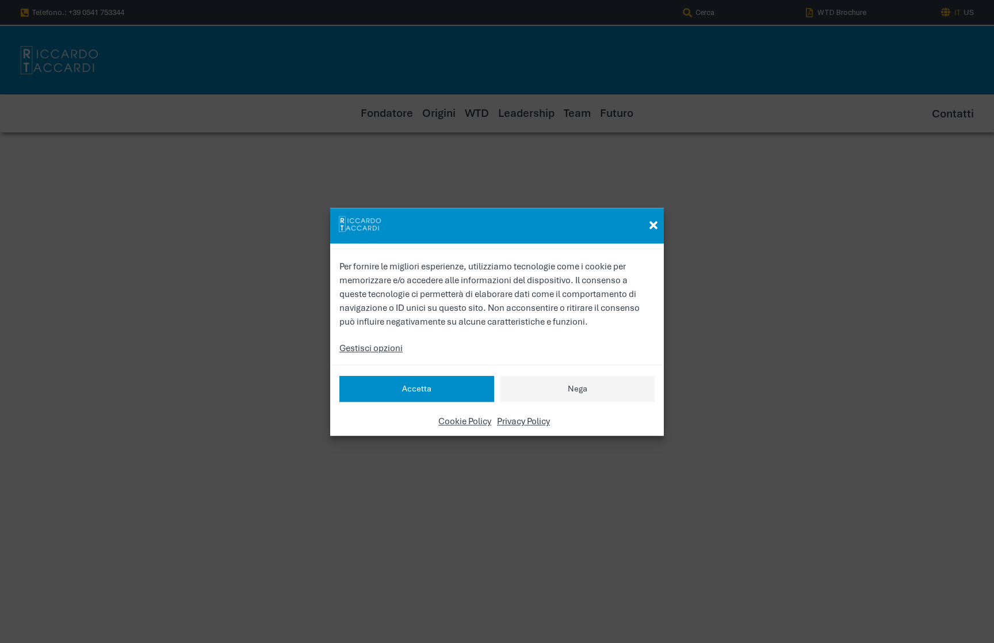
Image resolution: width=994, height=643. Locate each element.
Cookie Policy (464, 421)
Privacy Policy (523, 421)
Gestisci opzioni (371, 347)
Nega (577, 388)
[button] (653, 225)
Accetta (416, 388)
